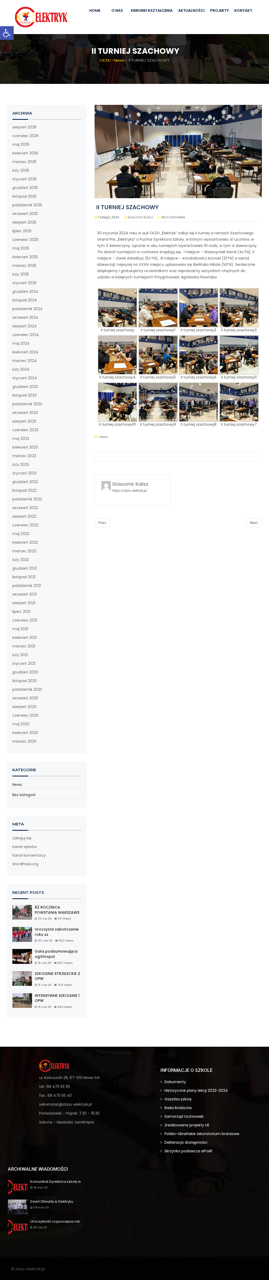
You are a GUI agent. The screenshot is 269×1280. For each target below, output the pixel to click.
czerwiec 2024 (25, 334)
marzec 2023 (24, 455)
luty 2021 (20, 654)
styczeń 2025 (24, 282)
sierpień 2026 (24, 127)
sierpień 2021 (23, 603)
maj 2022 (20, 533)
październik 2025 (27, 205)
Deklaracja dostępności (185, 1142)
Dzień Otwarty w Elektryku (51, 1202)
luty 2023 (20, 464)
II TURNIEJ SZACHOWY (127, 207)
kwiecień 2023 (25, 447)
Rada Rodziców (178, 1107)
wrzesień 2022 (25, 507)
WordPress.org (25, 864)
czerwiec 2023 (25, 430)
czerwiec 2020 (25, 715)
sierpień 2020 (24, 706)
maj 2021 (20, 628)
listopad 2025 (24, 196)
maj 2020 (20, 724)
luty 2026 (20, 170)
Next (254, 522)
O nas (117, 10)
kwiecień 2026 (25, 153)
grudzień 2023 (25, 386)
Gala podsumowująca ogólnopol (56, 954)
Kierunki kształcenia (152, 10)
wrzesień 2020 (25, 698)
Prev (102, 522)
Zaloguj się (22, 838)
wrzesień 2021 (24, 594)
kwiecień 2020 (25, 732)
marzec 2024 (24, 360)
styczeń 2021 (23, 663)
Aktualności (191, 10)
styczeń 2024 (24, 378)
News (17, 784)
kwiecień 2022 (25, 542)
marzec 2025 (24, 265)
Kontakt (243, 10)
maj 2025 (20, 248)
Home (94, 10)
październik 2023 (27, 404)
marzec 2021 (23, 646)
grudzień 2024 (25, 291)
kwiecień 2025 (25, 257)
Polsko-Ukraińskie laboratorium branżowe (201, 1133)
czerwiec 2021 (24, 620)
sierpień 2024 (24, 326)
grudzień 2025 (25, 187)
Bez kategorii (23, 794)
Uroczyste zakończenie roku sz (57, 932)
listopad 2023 (24, 395)
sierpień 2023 (24, 421)
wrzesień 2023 (25, 412)
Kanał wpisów (24, 846)
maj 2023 (20, 438)
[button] (7, 33)
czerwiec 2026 (25, 135)
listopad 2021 (23, 577)
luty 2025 (20, 274)
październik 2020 (27, 689)
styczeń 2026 (24, 179)
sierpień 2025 (24, 222)
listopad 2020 (24, 680)
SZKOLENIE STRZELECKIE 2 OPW (57, 976)
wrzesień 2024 (25, 317)
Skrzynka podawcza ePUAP (188, 1151)
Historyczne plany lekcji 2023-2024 (196, 1090)
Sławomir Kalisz (140, 217)
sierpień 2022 (24, 516)
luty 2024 (20, 369)
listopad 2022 (24, 490)
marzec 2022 (24, 551)
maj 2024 (21, 343)
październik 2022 (27, 499)
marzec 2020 (24, 741)
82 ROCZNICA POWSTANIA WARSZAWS (57, 910)
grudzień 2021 (24, 568)
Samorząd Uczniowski (184, 1116)
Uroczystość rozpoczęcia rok (55, 1221)
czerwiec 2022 (25, 525)
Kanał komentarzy (29, 855)
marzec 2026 (24, 161)
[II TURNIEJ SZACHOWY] (178, 151)
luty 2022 (20, 559)
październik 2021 (26, 585)
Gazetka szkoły (178, 1099)
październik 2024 (27, 308)
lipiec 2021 (21, 611)
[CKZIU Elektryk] (41, 17)
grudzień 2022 (25, 481)
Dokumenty (175, 1081)
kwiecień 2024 (25, 352)
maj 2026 (20, 144)
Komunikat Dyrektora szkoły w (55, 1182)
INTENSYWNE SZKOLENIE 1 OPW (57, 998)
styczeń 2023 (24, 473)
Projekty (219, 10)
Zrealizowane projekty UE (186, 1125)
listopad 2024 (24, 300)
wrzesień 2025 (25, 213)
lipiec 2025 (22, 231)
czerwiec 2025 (25, 239)
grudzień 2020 (25, 672)
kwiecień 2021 (24, 637)
